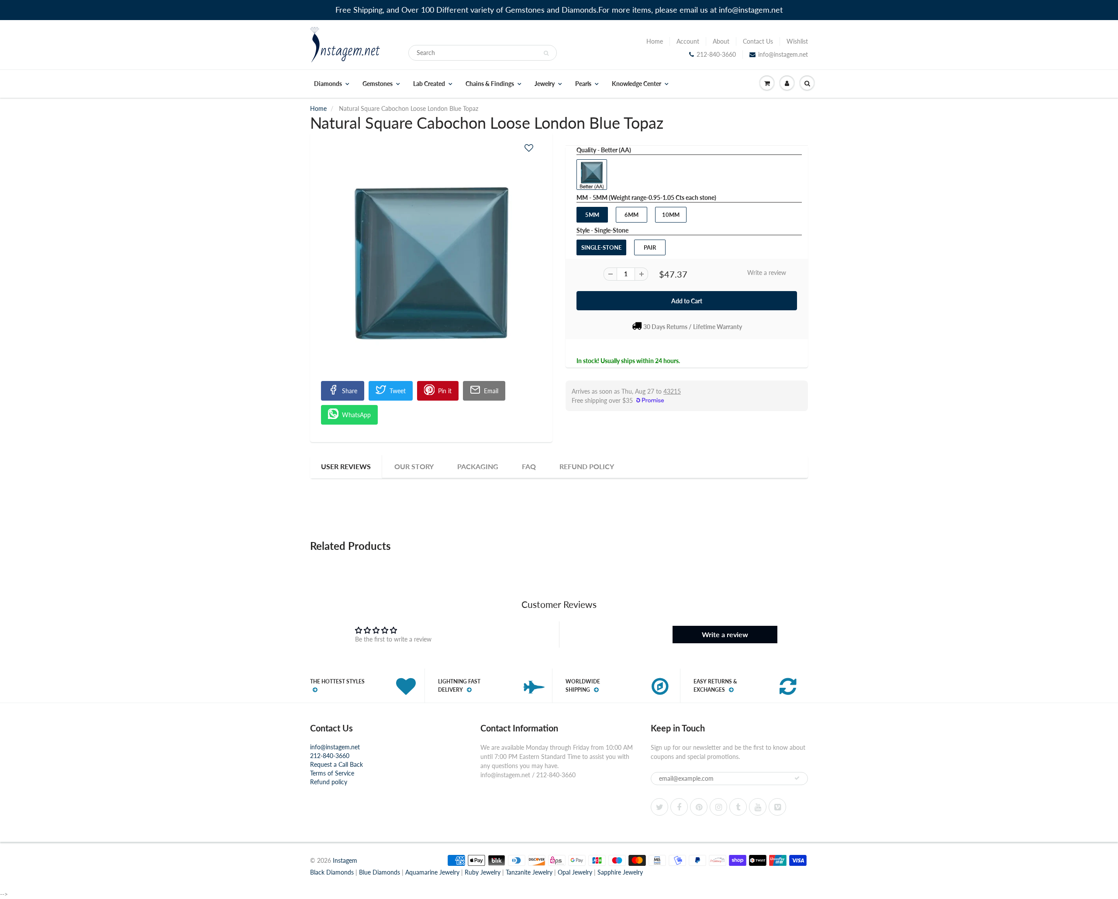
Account (687, 41)
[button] (529, 147)
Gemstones (377, 83)
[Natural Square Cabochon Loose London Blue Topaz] (431, 263)
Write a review (766, 272)
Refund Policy (586, 466)
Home (654, 41)
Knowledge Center (636, 83)
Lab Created (429, 83)
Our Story (414, 466)
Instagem (345, 860)
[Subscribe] (797, 778)
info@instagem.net (783, 54)
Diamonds (328, 83)
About (721, 41)
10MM (671, 214)
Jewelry (545, 83)
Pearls (583, 83)
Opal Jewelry (575, 872)
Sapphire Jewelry (620, 872)
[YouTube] (757, 807)
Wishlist (797, 41)
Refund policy (328, 782)
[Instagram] (718, 807)
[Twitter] (659, 807)
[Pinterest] (698, 807)
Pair (650, 247)
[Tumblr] (738, 807)
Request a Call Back (336, 764)
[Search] (546, 53)
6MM (631, 214)
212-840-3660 (716, 54)
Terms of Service (332, 773)
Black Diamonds (332, 872)
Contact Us (758, 41)
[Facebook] (679, 807)
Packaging (477, 466)
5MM (592, 214)
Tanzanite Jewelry (529, 872)
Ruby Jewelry (482, 872)
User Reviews (346, 466)
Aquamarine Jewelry (432, 872)
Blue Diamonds (379, 872)
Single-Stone (601, 247)
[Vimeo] (777, 807)
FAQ (529, 466)
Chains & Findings (490, 83)
